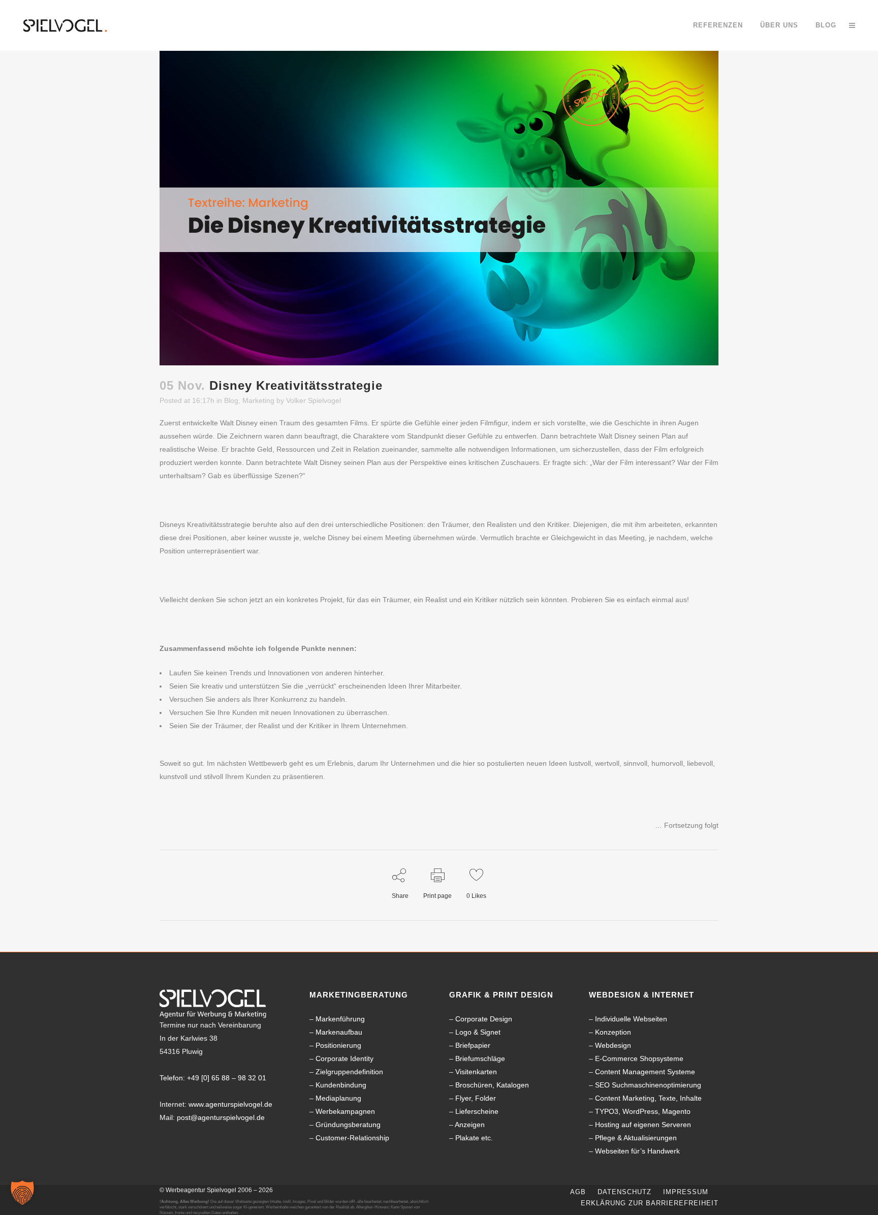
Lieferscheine (476, 1111)
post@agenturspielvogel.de (221, 1117)
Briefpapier (472, 1045)
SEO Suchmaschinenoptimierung (648, 1085)
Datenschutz (624, 1192)
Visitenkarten (476, 1072)
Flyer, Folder (475, 1098)
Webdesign (613, 1045)
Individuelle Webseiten (631, 1019)
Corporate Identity (344, 1058)
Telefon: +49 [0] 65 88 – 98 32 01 (213, 1078)
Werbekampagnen (345, 1111)
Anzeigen (470, 1124)
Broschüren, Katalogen (492, 1085)
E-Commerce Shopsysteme (639, 1058)
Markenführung (340, 1019)
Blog (231, 400)
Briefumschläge (480, 1058)
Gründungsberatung (348, 1124)
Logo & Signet (477, 1032)
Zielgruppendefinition (349, 1072)
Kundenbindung (341, 1085)
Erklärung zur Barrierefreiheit (649, 1203)
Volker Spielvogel (313, 400)
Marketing (258, 400)
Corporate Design (483, 1019)
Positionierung (338, 1045)
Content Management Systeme (645, 1072)
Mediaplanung (338, 1098)
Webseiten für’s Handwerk (637, 1151)
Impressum (685, 1192)
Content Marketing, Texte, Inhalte (648, 1098)
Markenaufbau (339, 1032)
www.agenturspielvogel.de (230, 1104)
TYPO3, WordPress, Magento (643, 1111)
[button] (22, 1192)
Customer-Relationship (352, 1138)
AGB (578, 1192)
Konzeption (613, 1032)
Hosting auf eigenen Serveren (643, 1124)
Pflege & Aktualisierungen (636, 1138)
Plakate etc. (474, 1138)
